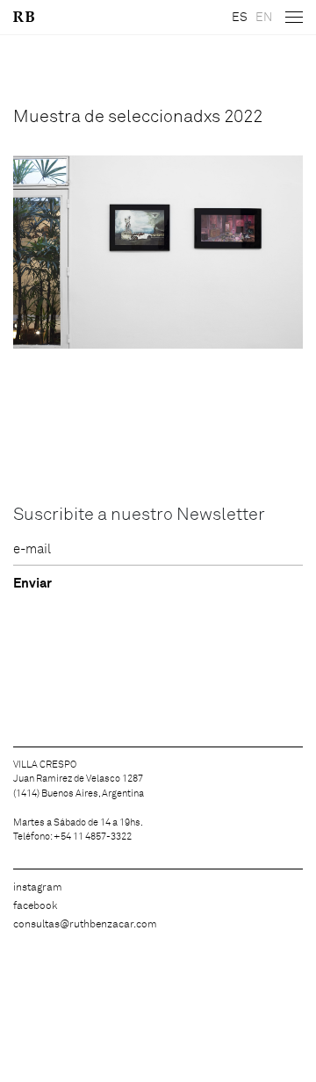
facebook (35, 906)
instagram (37, 888)
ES (240, 17)
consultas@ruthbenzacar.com (85, 925)
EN (263, 17)
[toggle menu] (294, 17)
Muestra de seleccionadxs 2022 (137, 117)
